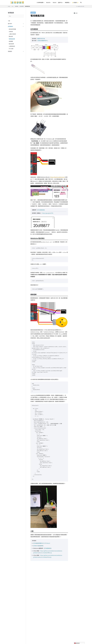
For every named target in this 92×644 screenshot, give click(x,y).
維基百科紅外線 (41, 38)
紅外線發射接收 (41, 210)
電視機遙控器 (12, 39)
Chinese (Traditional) (77, 643)
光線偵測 (11, 31)
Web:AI (54, 2)
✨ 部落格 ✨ (75, 2)
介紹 (9, 20)
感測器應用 (10, 26)
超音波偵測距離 (12, 29)
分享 (76, 13)
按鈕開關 (11, 41)
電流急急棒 (11, 44)
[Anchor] (38, 29)
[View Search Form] (81, 2)
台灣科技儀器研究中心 (42, 40)
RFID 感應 (11, 48)
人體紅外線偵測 (12, 34)
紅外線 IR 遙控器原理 (38, 545)
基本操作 (10, 23)
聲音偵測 (11, 36)
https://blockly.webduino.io (57, 177)
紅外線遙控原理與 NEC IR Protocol (41, 543)
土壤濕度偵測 (12, 46)
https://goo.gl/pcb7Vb (47, 213)
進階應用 (10, 51)
